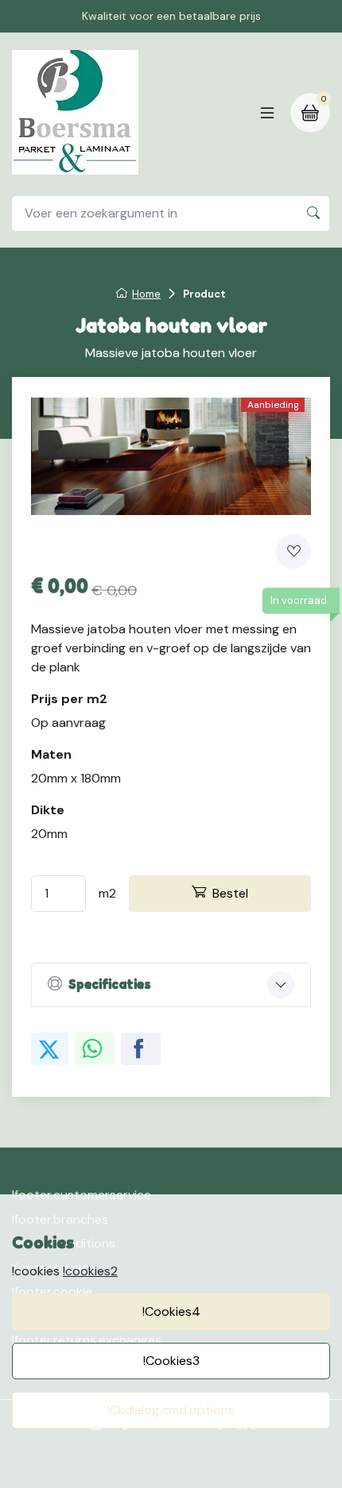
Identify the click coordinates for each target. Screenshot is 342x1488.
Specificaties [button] (109, 984)
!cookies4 (171, 1311)
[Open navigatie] (267, 113)
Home (146, 294)
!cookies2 (90, 1271)
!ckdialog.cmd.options (171, 1409)
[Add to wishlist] (293, 551)
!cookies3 (171, 1360)
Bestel (230, 893)
